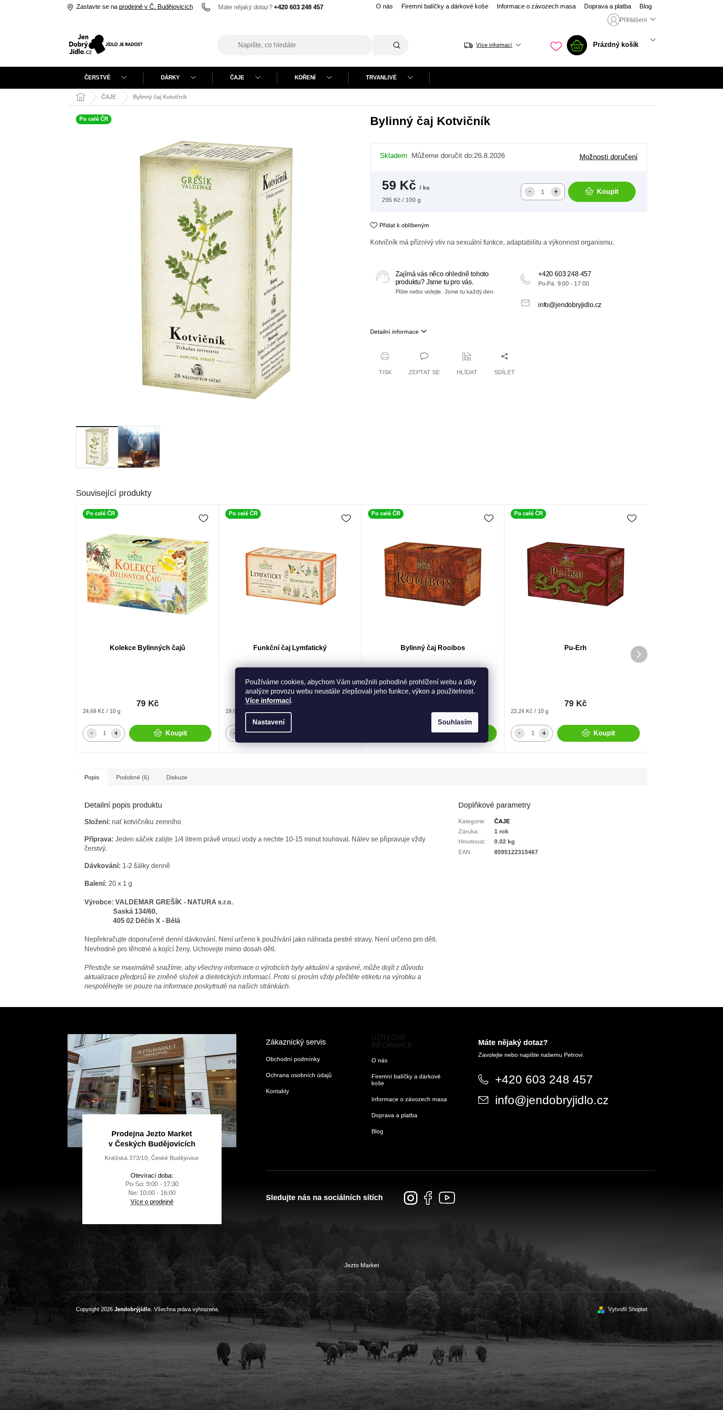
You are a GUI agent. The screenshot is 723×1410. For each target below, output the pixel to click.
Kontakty (277, 1091)
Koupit (607, 191)
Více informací (268, 700)
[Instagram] (410, 1198)
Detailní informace (394, 331)
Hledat (391, 45)
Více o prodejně (151, 1201)
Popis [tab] (91, 777)
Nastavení (268, 722)
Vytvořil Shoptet (627, 1309)
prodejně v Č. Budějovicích (156, 6)
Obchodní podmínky (293, 1059)
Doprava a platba (607, 6)
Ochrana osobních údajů (299, 1075)
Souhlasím (455, 722)
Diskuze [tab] (176, 777)
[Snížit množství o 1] (530, 192)
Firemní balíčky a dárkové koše (444, 6)
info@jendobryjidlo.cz (569, 304)
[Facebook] (428, 1198)
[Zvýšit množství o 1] (556, 192)
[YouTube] (447, 1198)
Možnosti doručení (608, 156)
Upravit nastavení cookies (253, 1309)
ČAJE (502, 821)
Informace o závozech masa (536, 6)
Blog (645, 6)
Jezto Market (361, 1265)
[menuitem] (106, 78)
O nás (384, 6)
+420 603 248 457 (564, 274)
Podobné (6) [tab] (132, 777)
